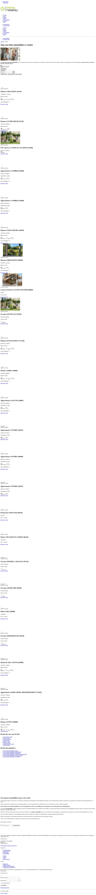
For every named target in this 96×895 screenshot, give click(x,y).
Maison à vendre (6, 741)
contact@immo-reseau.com (6, 845)
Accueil (2, 41)
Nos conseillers (6, 19)
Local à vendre (6, 740)
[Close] (1, 824)
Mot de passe (3, 880)
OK (13, 71)
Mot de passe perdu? (5, 887)
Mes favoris (5, 2)
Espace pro (14, 845)
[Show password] (20, 880)
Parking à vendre (6, 742)
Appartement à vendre (7, 737)
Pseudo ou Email (4, 877)
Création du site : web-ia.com (9, 867)
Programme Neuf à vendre (8, 744)
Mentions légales (6, 865)
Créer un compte (4, 893)
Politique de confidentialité (8, 866)
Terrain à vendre (6, 745)
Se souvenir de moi (6, 883)
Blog (4, 22)
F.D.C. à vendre (6, 738)
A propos (5, 21)
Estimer (4, 17)
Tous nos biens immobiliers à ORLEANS (11, 753)
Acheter (4, 15)
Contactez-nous (6, 25)
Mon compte (5, 1)
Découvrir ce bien (4, 104)
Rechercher (3, 70)
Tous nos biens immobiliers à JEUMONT (11, 756)
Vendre (4, 18)
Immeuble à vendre (7, 739)
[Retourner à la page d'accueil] (9, 12)
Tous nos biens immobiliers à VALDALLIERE (13, 755)
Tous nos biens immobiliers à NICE (10, 750)
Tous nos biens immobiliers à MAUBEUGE (12, 752)
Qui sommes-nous (7, 850)
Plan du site (5, 863)
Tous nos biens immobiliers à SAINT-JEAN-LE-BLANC (15, 754)
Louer (4, 16)
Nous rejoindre (6, 24)
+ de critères (3, 68)
